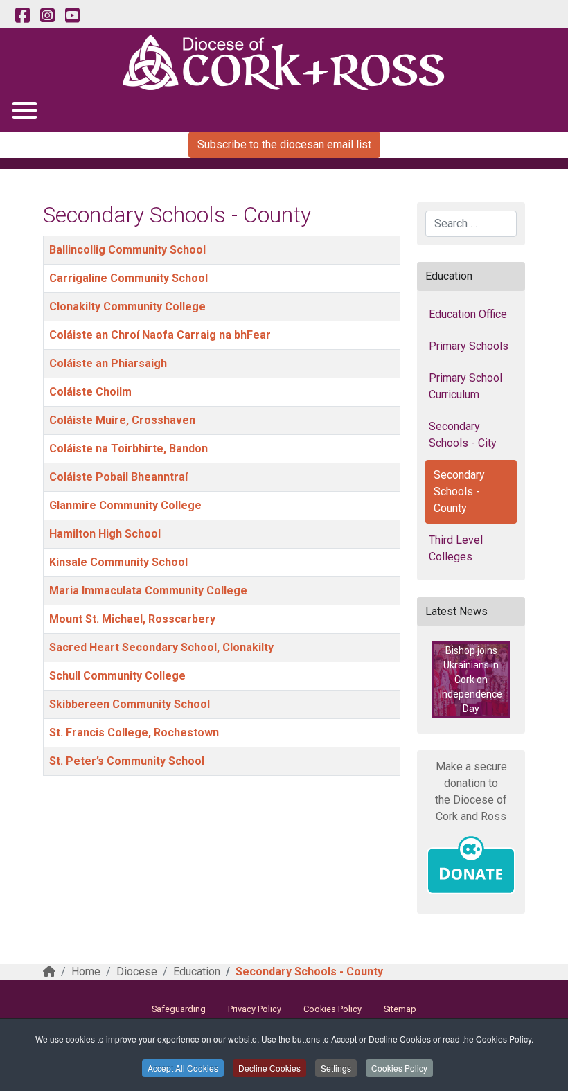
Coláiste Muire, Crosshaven (122, 420)
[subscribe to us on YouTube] (72, 16)
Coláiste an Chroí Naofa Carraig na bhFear (160, 335)
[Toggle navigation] (23, 109)
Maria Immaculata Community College (148, 590)
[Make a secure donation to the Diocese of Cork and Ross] (471, 865)
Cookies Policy (399, 1068)
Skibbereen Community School (129, 704)
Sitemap (400, 1009)
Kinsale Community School (118, 562)
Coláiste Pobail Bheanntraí (118, 477)
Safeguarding (179, 1009)
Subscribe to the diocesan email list (284, 144)
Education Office (468, 314)
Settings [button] (336, 1068)
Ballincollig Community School (127, 249)
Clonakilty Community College (127, 306)
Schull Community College (117, 675)
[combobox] (471, 224)
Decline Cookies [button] (269, 1068)
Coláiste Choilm (90, 391)
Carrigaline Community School (128, 278)
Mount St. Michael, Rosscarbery (132, 619)
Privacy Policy (254, 1009)
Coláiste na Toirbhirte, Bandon (128, 448)
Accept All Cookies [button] (183, 1068)
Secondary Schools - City (463, 435)
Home (85, 971)
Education (196, 971)
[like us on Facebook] (22, 16)
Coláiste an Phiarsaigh (108, 363)
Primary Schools (468, 346)
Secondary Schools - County (459, 491)
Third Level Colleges (456, 548)
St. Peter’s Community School (126, 761)
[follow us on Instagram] (47, 16)
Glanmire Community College (125, 505)
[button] (471, 679)
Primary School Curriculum (465, 386)
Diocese (136, 971)
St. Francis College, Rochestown (134, 732)
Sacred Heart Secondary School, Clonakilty (161, 647)
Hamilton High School (105, 533)
